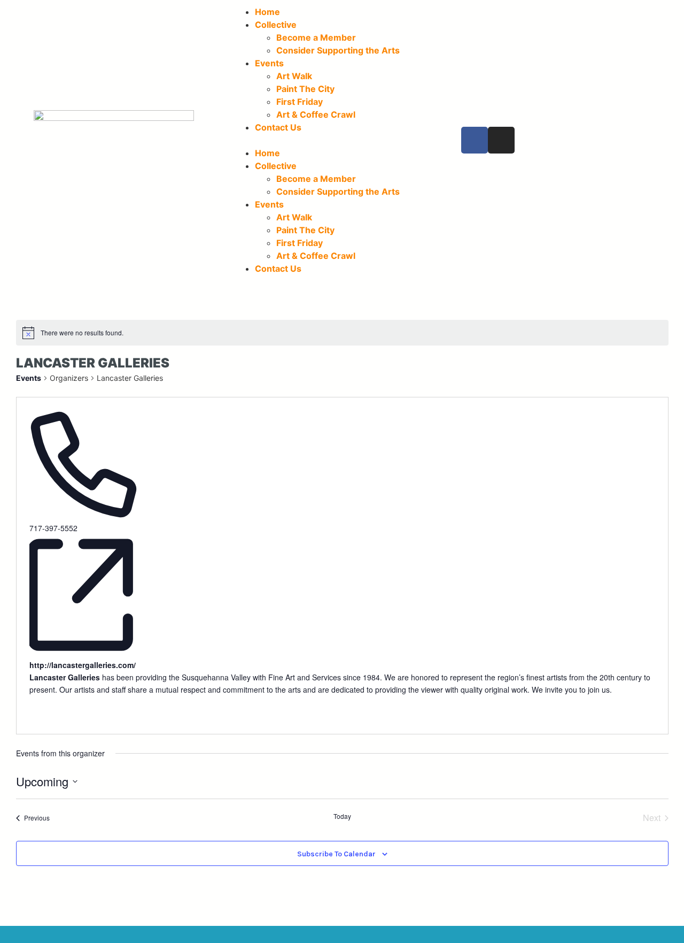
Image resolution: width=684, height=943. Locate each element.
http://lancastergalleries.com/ (82, 665)
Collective (276, 24)
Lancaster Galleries (64, 677)
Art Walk (294, 76)
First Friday (299, 101)
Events (269, 63)
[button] (342, 140)
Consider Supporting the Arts (338, 50)
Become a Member (316, 37)
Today (342, 816)
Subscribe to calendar (336, 854)
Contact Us (278, 127)
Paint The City (305, 88)
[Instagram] (501, 140)
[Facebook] (474, 140)
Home (267, 11)
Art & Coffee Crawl (315, 114)
